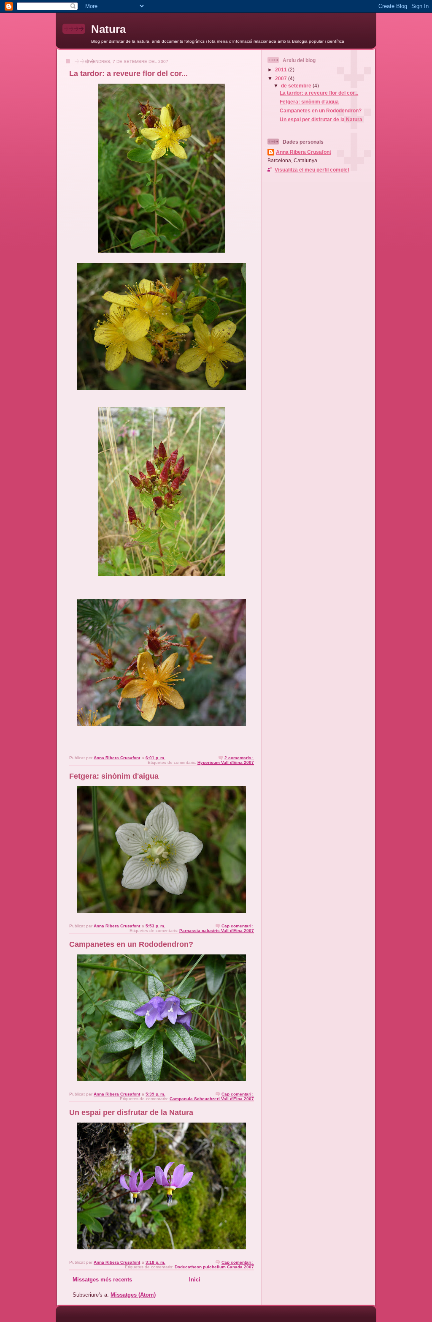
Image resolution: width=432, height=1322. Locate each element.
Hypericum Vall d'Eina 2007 (225, 762)
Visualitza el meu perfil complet (312, 169)
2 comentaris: (239, 757)
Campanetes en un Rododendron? (131, 944)
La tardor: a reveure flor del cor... (128, 73)
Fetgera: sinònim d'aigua (114, 776)
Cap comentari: (237, 926)
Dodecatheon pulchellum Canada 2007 (214, 1267)
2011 (281, 69)
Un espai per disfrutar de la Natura (131, 1112)
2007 (281, 78)
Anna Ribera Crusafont (303, 152)
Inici (194, 1279)
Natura (108, 29)
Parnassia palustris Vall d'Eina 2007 (216, 930)
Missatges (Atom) (133, 1295)
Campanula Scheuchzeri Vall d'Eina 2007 (212, 1098)
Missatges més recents (102, 1279)
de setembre (297, 85)
